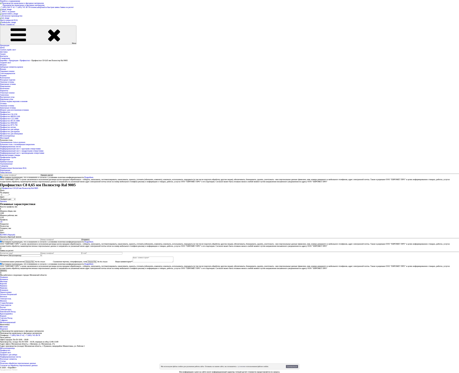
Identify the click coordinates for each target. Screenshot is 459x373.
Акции (3, 54)
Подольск (4, 329)
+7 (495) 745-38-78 (32, 335)
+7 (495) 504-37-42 (16, 335)
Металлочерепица (7, 136)
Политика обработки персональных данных (18, 363)
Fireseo (14, 370)
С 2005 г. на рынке (7, 12)
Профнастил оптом (8, 127)
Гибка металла (6, 172)
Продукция (4, 45)
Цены (2, 48)
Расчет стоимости (7, 24)
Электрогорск (5, 309)
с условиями (241, 366)
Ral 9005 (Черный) (7, 235)
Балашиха (4, 279)
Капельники (5, 78)
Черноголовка (5, 292)
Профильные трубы (8, 157)
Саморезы (4, 166)
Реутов (3, 307)
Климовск (4, 290)
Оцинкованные (6, 164)
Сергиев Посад (6, 318)
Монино (3, 301)
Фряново (3, 288)
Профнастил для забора (9, 129)
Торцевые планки (7, 71)
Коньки (3, 69)
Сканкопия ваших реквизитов (12, 262)
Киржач (3, 316)
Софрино (4, 320)
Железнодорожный (8, 322)
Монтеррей (4, 138)
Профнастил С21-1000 (9, 119)
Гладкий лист (5, 63)
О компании (5, 58)
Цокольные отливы (8, 84)
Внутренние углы (7, 97)
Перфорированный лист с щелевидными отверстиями (22, 153)
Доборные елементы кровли (11, 67)
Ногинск (3, 297)
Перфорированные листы (10, 147)
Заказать (3, 201)
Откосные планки (7, 93)
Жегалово (4, 327)
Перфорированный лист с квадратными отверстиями (22, 151)
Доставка (4, 52)
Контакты (4, 56)
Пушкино (4, 277)
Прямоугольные (6, 162)
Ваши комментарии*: (124, 262)
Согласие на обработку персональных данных (19, 365)
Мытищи (3, 281)
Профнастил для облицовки (11, 134)
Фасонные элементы (8, 359)
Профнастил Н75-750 (8, 125)
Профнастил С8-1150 (8, 114)
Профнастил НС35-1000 (10, 121)
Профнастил (5, 112)
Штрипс (3, 65)
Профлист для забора (8, 355)
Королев (3, 284)
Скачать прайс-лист (8, 50)
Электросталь (5, 299)
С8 (1, 222)
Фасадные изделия (7, 80)
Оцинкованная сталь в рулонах (12, 142)
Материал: (4, 255)
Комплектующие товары (10, 155)
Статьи (3, 361)
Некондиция (5, 170)
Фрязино (3, 286)
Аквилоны (4, 95)
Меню (74, 43)
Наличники (4, 88)
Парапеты (4, 91)
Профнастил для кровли (10, 131)
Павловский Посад (8, 312)
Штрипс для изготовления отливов (14, 110)
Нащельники (5, 86)
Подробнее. (89, 177)
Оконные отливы (7, 82)
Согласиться (292, 366)
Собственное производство (11, 16)
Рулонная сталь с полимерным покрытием (17, 144)
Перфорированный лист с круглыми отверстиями (20, 149)
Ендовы (3, 76)
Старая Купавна (6, 303)
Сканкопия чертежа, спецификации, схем (70, 262)
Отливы (3, 103)
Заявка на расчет (67, 7)
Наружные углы (6, 99)
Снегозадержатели (7, 73)
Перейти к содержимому (10, 1)
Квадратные (5, 159)
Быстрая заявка (53, 7)
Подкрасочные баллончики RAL (13, 168)
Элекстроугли (5, 305)
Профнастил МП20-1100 (10, 116)
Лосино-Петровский (8, 294)
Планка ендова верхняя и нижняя (13, 101)
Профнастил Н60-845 (8, 123)
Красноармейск (6, 314)
